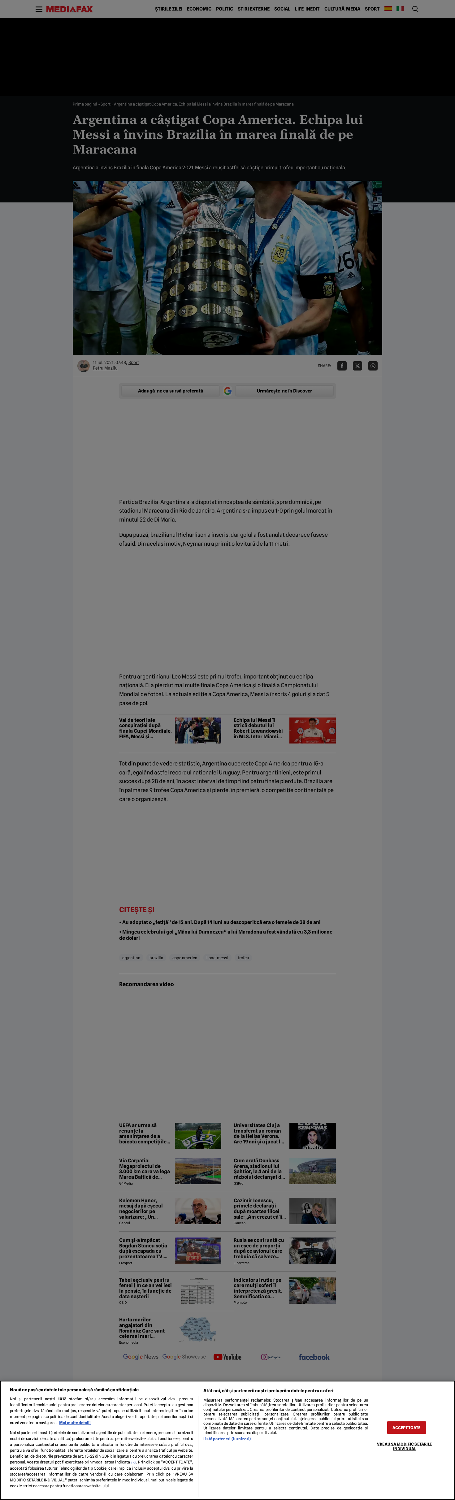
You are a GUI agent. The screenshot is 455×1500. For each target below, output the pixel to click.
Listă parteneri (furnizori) (227, 1439)
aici (133, 1462)
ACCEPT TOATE (406, 1427)
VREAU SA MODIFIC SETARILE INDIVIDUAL (404, 1446)
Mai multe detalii (75, 1422)
